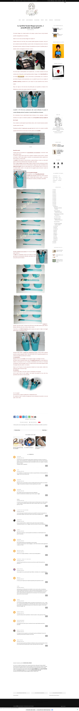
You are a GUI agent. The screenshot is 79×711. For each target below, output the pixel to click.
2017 (54, 202)
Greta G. (18, 577)
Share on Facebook (24, 422)
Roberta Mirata (20, 611)
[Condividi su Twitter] (18, 417)
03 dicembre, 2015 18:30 (20, 521)
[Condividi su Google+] (20, 417)
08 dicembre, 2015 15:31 (20, 641)
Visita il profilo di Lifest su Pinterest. (54, 695)
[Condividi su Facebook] (15, 417)
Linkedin (62, 164)
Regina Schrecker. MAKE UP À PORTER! (18, 448)
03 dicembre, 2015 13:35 (20, 471)
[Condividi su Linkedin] (23, 417)
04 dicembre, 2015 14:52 (20, 613)
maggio (55, 234)
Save (39, 422)
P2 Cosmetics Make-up (28, 447)
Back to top (63, 706)
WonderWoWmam (20, 620)
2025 (54, 191)
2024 (54, 192)
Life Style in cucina (56, 33)
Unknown (19, 456)
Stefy (18, 469)
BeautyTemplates (20, 706)
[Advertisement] (30, 682)
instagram (58, 164)
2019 (54, 199)
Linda (18, 586)
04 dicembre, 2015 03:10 (20, 570)
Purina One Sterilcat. (57, 221)
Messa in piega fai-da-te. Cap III (40, 448)
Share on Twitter (33, 422)
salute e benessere (55, 177)
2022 (54, 195)
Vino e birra (59, 180)
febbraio (55, 238)
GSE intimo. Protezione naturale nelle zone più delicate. (59, 260)
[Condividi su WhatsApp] (29, 417)
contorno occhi (55, 180)
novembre (55, 226)
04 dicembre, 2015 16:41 (20, 631)
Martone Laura (20, 550)
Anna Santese (20, 568)
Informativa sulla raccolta (30, 709)
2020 (54, 198)
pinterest (58, 168)
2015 (54, 205)
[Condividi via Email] (32, 417)
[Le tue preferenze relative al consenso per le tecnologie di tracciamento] (77, 709)
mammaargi (19, 519)
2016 (54, 203)
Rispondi (46, 465)
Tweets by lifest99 (15, 695)
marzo (55, 237)
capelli (60, 177)
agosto (55, 230)
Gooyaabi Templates (31, 706)
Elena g (18, 529)
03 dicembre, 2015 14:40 (20, 500)
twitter (54, 168)
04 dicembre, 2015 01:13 (20, 560)
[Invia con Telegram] (26, 417)
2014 (54, 241)
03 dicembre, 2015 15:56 (20, 511)
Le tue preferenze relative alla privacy (43, 709)
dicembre (55, 206)
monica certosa (20, 630)
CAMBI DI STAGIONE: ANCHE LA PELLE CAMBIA (60, 145)
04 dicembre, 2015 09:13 (20, 587)
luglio (55, 231)
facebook (54, 164)
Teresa (18, 599)
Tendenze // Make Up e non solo (24, 559)
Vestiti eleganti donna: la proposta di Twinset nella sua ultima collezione (60, 152)
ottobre (55, 227)
